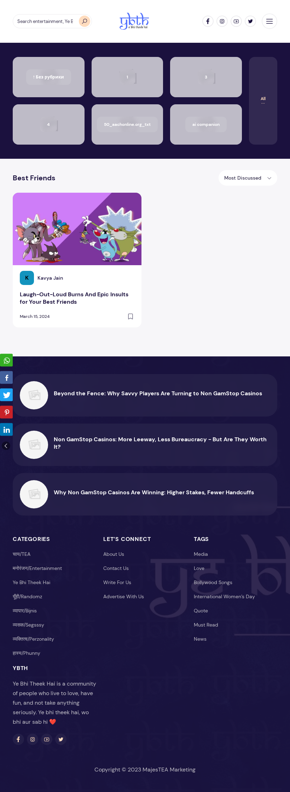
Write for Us (117, 582)
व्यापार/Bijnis (25, 610)
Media (201, 554)
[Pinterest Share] (6, 412)
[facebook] (208, 21)
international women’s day (224, 596)
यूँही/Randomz (27, 596)
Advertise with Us (123, 596)
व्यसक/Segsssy (28, 625)
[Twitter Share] (6, 395)
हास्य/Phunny (26, 653)
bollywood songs (213, 582)
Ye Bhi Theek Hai (31, 582)
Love (199, 568)
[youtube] (236, 21)
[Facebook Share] (6, 377)
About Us (113, 554)
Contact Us (116, 568)
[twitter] (250, 21)
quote (201, 610)
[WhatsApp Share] (6, 360)
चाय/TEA (21, 554)
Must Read (206, 625)
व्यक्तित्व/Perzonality (33, 639)
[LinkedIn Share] (6, 429)
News (200, 639)
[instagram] (222, 21)
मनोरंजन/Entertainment (37, 568)
